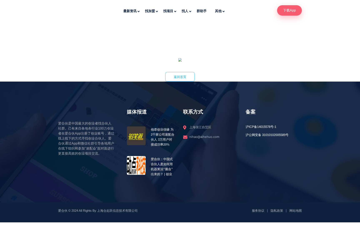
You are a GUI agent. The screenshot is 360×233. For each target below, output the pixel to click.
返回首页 (180, 77)
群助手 (202, 11)
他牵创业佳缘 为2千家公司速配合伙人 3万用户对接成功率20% (162, 137)
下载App (289, 10)
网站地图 (295, 211)
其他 (218, 11)
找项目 (168, 11)
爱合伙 (63, 210)
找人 (185, 11)
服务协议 (258, 211)
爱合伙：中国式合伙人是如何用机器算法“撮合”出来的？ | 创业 (162, 166)
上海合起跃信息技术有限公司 (117, 210)
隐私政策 (277, 211)
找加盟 (150, 11)
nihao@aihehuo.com (204, 137)
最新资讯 (130, 11)
